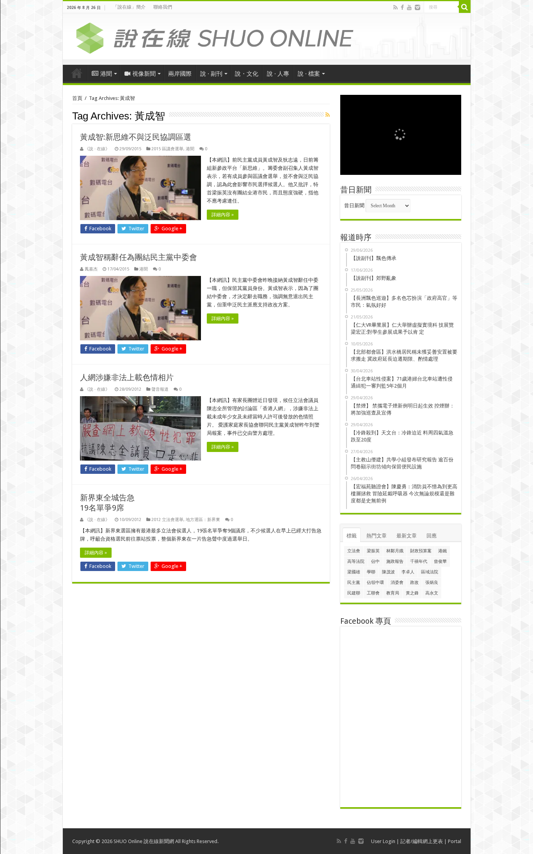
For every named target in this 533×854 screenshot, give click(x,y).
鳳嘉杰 (91, 269)
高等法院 (355, 561)
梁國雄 (353, 572)
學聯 (371, 572)
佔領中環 (375, 582)
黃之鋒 (412, 593)
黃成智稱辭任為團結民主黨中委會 (138, 257)
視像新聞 (144, 73)
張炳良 (431, 582)
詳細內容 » (222, 214)
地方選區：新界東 (203, 519)
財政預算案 (421, 550)
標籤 (351, 536)
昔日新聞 (354, 205)
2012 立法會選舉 (167, 519)
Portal (454, 841)
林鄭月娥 (394, 550)
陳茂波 (388, 572)
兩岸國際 (180, 73)
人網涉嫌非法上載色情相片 (127, 377)
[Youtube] (409, 7)
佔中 (375, 561)
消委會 (397, 582)
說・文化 (246, 73)
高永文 (431, 593)
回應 (431, 536)
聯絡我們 (162, 7)
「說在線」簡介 (129, 7)
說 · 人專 (278, 73)
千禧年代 (418, 561)
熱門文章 (376, 536)
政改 (414, 582)
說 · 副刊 (211, 73)
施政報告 (394, 561)
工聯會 (373, 593)
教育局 (392, 593)
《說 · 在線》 (97, 148)
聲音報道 (160, 389)
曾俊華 (440, 561)
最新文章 (406, 536)
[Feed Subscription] (327, 115)
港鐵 (442, 550)
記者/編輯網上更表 (421, 841)
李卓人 (408, 572)
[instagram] (417, 7)
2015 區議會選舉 (167, 148)
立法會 (353, 550)
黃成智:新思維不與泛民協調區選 (135, 137)
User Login (383, 841)
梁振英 (373, 550)
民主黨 (353, 582)
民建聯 (353, 593)
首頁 (77, 73)
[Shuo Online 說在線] (267, 36)
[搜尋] (465, 7)
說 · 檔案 (309, 73)
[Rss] (395, 7)
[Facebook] (402, 7)
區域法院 (429, 572)
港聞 (106, 73)
